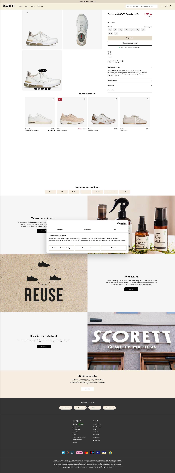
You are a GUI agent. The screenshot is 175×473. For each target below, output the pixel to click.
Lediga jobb (96, 437)
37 (115, 30)
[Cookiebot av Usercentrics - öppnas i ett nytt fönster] (119, 223)
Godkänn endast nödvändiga (61, 248)
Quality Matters (97, 424)
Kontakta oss (65, 407)
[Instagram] (96, 440)
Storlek (110, 27)
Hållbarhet (96, 432)
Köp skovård (44, 230)
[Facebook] (94, 440)
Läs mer (131, 289)
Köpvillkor (108, 407)
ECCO (124, 191)
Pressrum (96, 434)
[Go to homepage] (9, 6)
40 (143, 30)
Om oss (40, 6)
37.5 (121, 30)
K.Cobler (62, 191)
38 (126, 30)
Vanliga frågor (77, 429)
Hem (109, 12)
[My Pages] (161, 6)
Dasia (50, 191)
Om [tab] (115, 229)
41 (116, 33)
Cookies (75, 442)
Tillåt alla (114, 248)
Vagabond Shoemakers (111, 191)
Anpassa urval (86, 248)
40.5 (110, 33)
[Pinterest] (99, 440)
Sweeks (86, 191)
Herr (26, 6)
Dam (20, 6)
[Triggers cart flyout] (170, 6)
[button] (40, 159)
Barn (33, 6)
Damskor (115, 12)
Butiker (94, 407)
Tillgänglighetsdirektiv (79, 437)
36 (110, 30)
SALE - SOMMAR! (114, 62)
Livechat (78, 424)
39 (137, 30)
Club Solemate (79, 407)
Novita (74, 191)
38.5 (132, 30)
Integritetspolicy (77, 439)
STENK (97, 191)
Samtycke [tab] (60, 229)
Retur (74, 434)
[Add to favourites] (27, 13)
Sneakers (119, 12)
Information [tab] (87, 229)
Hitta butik (43, 346)
